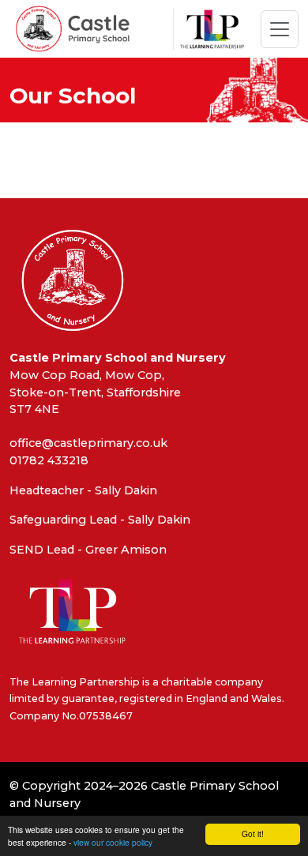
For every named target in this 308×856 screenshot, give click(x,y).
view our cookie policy (112, 842)
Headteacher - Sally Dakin (83, 490)
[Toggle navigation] (280, 29)
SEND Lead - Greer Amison (88, 550)
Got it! (253, 833)
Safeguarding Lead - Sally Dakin (99, 519)
